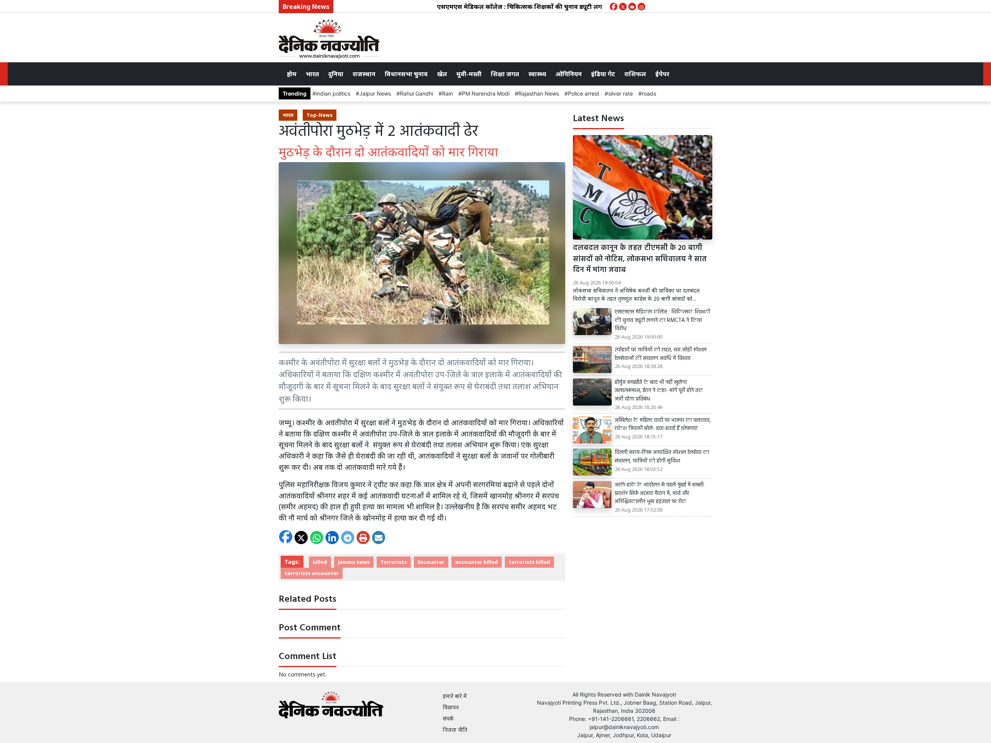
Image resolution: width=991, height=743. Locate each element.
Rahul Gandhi (416, 93)
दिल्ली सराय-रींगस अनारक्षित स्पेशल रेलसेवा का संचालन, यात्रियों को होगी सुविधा (662, 457)
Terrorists (394, 561)
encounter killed (476, 561)
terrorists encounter (312, 573)
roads (649, 93)
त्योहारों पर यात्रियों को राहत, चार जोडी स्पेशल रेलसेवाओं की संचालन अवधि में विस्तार (660, 354)
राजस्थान (364, 74)
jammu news (354, 561)
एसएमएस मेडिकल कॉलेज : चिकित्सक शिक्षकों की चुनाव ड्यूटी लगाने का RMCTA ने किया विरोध (535, 6)
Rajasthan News (538, 93)
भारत (312, 74)
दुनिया (335, 74)
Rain (447, 93)
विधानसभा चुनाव (406, 74)
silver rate (620, 93)
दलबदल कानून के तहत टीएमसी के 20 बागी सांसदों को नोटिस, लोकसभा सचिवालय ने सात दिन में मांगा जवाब (640, 259)
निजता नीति (455, 729)
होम (292, 74)
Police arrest (583, 93)
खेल (442, 74)
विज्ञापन (451, 707)
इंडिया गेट (603, 74)
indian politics (333, 93)
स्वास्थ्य (537, 74)
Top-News (320, 114)
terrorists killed (529, 561)
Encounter (431, 561)
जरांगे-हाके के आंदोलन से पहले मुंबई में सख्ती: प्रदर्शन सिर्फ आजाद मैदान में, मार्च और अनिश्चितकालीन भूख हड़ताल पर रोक (660, 493)
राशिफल (635, 74)
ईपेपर (662, 74)
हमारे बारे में (455, 696)
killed (320, 561)
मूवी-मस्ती (469, 74)
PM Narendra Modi (485, 93)
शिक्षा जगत (505, 74)
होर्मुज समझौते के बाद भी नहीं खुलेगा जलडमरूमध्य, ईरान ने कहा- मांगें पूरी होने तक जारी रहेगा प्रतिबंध (659, 391)
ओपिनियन (569, 74)
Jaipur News (375, 93)
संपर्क (448, 718)
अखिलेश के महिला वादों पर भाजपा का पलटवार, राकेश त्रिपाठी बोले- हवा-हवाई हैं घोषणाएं (663, 424)
